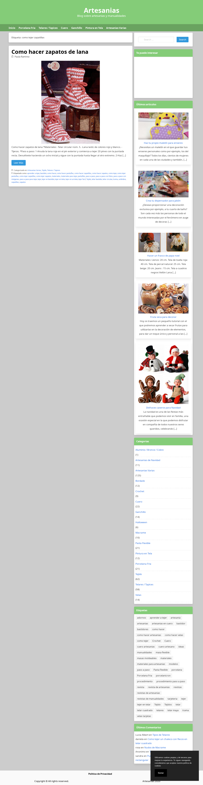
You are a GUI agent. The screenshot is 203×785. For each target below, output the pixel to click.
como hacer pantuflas (65, 173)
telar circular (107, 179)
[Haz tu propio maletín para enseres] (163, 126)
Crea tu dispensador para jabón (163, 200)
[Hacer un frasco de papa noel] (163, 243)
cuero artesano (167, 646)
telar (178, 704)
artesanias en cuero (162, 623)
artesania (175, 617)
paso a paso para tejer (28, 179)
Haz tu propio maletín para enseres (163, 142)
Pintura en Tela (94, 27)
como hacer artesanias (149, 635)
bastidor (43, 173)
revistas (178, 687)
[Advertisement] (163, 77)
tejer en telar (60, 179)
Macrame (140, 532)
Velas (138, 594)
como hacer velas (174, 635)
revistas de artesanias (148, 692)
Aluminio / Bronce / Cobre (149, 449)
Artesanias (101, 10)
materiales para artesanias (151, 664)
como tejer (113, 173)
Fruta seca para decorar (163, 316)
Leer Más (18, 162)
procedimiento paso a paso (170, 681)
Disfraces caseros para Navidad (163, 407)
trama (115, 179)
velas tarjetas (144, 716)
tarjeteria (172, 698)
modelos (173, 664)
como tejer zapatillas (27, 176)
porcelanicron (163, 675)
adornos (141, 617)
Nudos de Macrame (155, 747)
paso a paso (90, 176)
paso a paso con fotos (104, 176)
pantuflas (81, 176)
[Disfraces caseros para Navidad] (163, 375)
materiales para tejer (69, 176)
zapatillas (15, 182)
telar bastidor (97, 179)
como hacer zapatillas (82, 173)
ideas (181, 646)
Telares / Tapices (48, 27)
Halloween (141, 522)
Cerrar (161, 773)
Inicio (12, 27)
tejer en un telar (72, 179)
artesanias (142, 623)
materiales (56, 176)
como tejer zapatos (43, 176)
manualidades (144, 652)
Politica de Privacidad (100, 773)
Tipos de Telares (161, 734)
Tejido (44, 170)
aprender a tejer (33, 173)
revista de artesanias (159, 687)
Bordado (140, 480)
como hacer (51, 173)
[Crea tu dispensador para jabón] (163, 185)
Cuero (64, 27)
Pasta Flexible (142, 543)
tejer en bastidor (48, 179)
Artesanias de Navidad (147, 460)
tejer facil (82, 179)
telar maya (173, 710)
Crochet (139, 491)
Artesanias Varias (116, 27)
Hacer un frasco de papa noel (163, 255)
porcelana (177, 669)
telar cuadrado (145, 710)
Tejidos (168, 704)
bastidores (142, 629)
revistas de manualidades (150, 698)
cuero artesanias (146, 646)
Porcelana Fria (27, 27)
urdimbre (122, 179)
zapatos (23, 182)
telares (160, 710)
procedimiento (145, 681)
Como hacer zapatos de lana (49, 51)
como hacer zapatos (100, 173)
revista (140, 687)
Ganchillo (76, 27)
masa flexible (162, 652)
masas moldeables (147, 658)
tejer (39, 179)
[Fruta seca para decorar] (163, 299)
